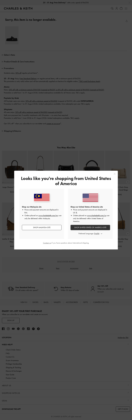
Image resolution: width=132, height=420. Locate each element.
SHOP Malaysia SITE (41, 227)
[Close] (115, 174)
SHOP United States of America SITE (90, 227)
